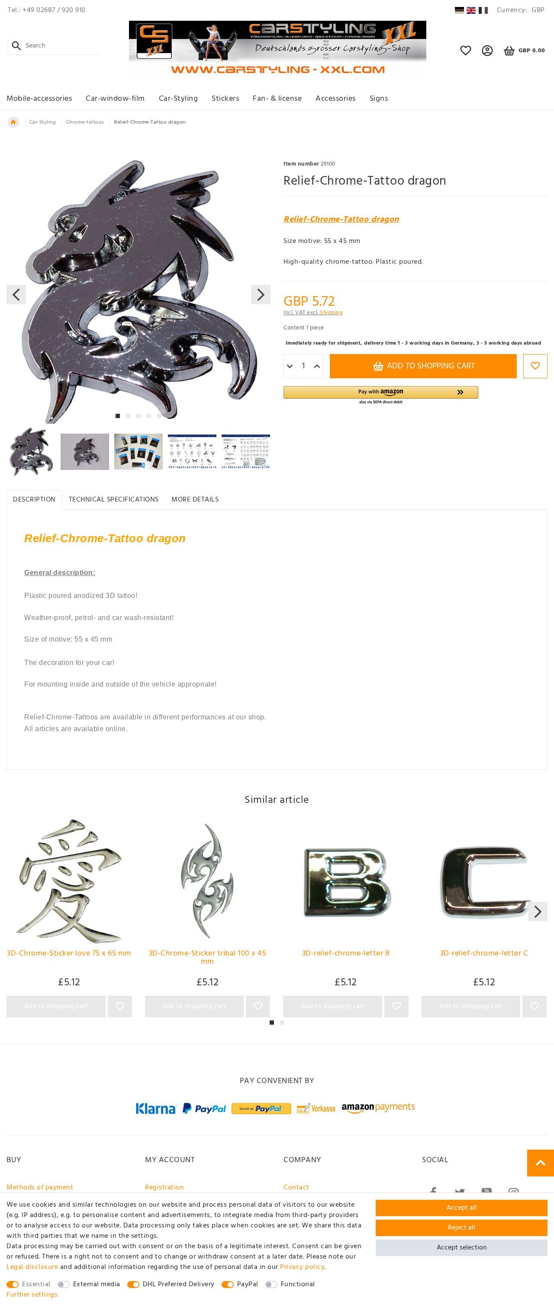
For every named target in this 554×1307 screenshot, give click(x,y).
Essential (36, 1284)
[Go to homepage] (13, 122)
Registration (164, 1187)
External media (96, 1284)
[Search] (16, 46)
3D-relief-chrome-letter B (346, 954)
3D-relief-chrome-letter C (484, 954)
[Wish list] (466, 54)
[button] (488, 54)
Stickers (225, 99)
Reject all (461, 1228)
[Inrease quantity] (317, 367)
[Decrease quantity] (290, 367)
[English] (471, 10)
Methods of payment (39, 1187)
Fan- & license (277, 99)
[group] (69, 881)
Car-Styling (178, 99)
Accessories (336, 99)
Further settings (32, 1295)
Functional (298, 1284)
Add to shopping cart (430, 366)
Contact (296, 1187)
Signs (379, 99)
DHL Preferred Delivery (179, 1284)
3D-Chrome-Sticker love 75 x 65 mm (69, 954)
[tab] (34, 500)
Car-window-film (115, 99)
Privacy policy (302, 1267)
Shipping (331, 312)
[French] (483, 10)
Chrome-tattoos (85, 122)
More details (195, 499)
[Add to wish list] (535, 366)
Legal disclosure (32, 1267)
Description (34, 499)
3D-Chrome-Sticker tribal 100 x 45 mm (208, 958)
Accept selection (462, 1247)
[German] (459, 10)
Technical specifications (114, 499)
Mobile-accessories (39, 99)
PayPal (247, 1284)
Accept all (462, 1208)
